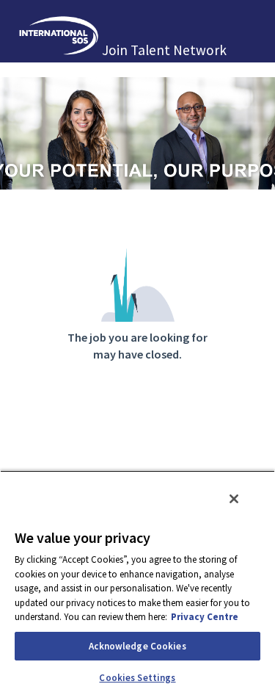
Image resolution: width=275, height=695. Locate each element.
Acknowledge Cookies (137, 646)
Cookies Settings (137, 677)
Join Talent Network (164, 50)
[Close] (234, 499)
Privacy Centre (204, 617)
